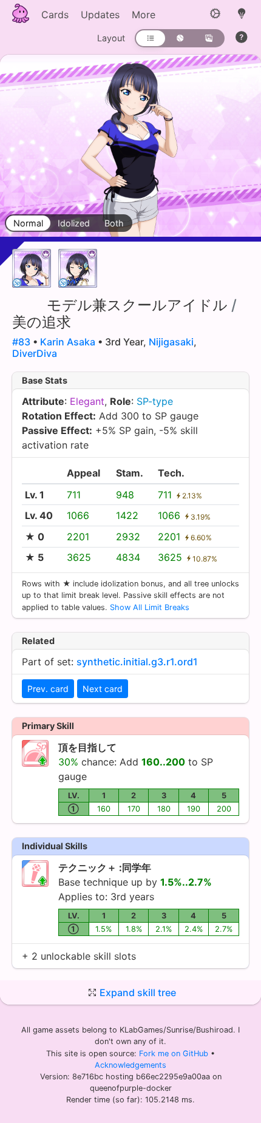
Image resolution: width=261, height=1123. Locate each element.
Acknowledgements (130, 1065)
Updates (100, 14)
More (143, 14)
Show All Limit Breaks (149, 607)
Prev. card (48, 689)
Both (114, 223)
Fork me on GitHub (175, 1053)
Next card (103, 689)
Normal (28, 223)
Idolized (74, 223)
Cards (55, 14)
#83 (21, 342)
